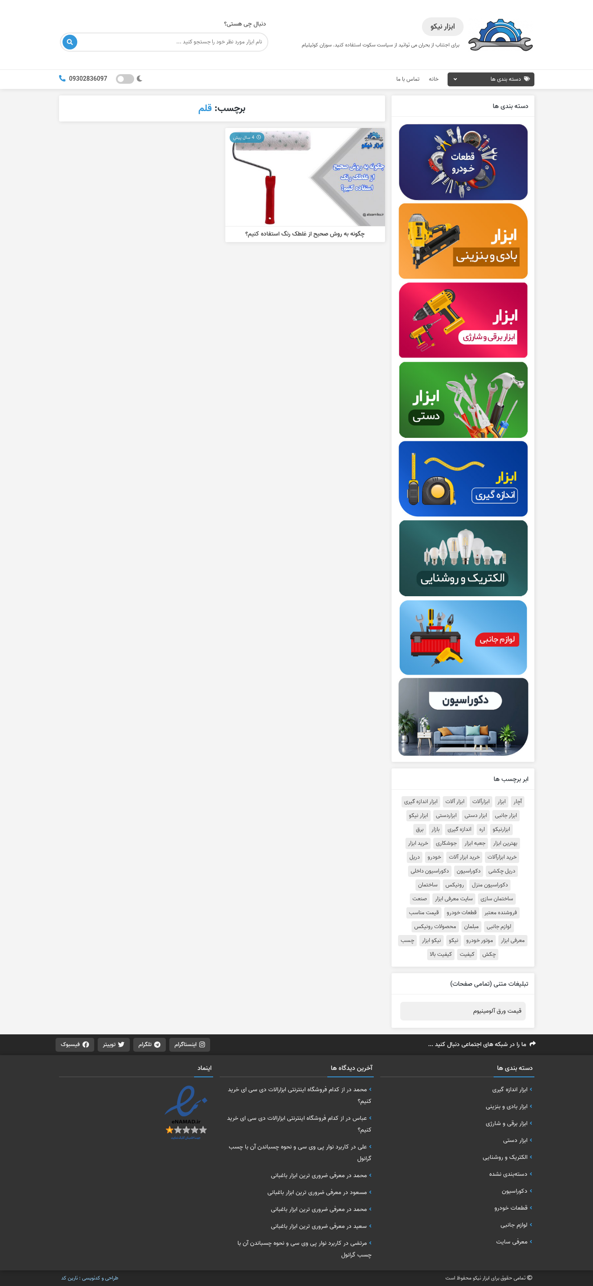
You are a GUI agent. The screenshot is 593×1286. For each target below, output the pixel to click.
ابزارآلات (481, 801)
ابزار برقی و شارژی (506, 1123)
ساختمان (428, 885)
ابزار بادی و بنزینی (506, 1106)
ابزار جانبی (506, 815)
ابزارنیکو (501, 829)
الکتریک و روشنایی (505, 1157)
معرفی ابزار (513, 940)
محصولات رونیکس (435, 926)
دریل (414, 857)
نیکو (453, 940)
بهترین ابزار (505, 843)
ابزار (501, 801)
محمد (360, 1089)
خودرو (434, 857)
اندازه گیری (459, 829)
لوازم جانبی (499, 926)
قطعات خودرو (462, 913)
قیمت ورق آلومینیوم (497, 1011)
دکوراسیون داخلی (430, 871)
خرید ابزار (418, 843)
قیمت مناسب (424, 913)
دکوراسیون (469, 871)
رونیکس (454, 885)
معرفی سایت (511, 1242)
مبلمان (471, 926)
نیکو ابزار (431, 940)
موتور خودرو (479, 940)
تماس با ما (407, 79)
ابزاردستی (446, 815)
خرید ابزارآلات (502, 857)
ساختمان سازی (497, 899)
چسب (407, 940)
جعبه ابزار (475, 843)
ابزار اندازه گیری (421, 801)
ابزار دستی (476, 815)
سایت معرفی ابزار (454, 899)
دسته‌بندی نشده (508, 1174)
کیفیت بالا (441, 954)
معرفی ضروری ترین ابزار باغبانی (308, 1175)
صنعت (419, 899)
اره (482, 829)
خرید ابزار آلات (464, 857)
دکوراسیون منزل (490, 885)
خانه (433, 79)
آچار (518, 801)
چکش (489, 954)
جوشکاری (446, 843)
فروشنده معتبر (500, 913)
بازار (436, 829)
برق (420, 829)
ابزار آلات (455, 801)
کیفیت (467, 954)
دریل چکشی (501, 871)
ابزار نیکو (418, 815)
